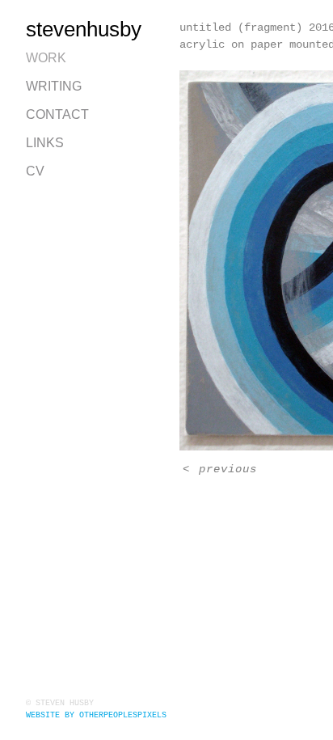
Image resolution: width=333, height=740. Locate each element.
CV (35, 171)
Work (46, 58)
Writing (54, 86)
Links (45, 143)
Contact (57, 114)
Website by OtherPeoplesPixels (96, 715)
